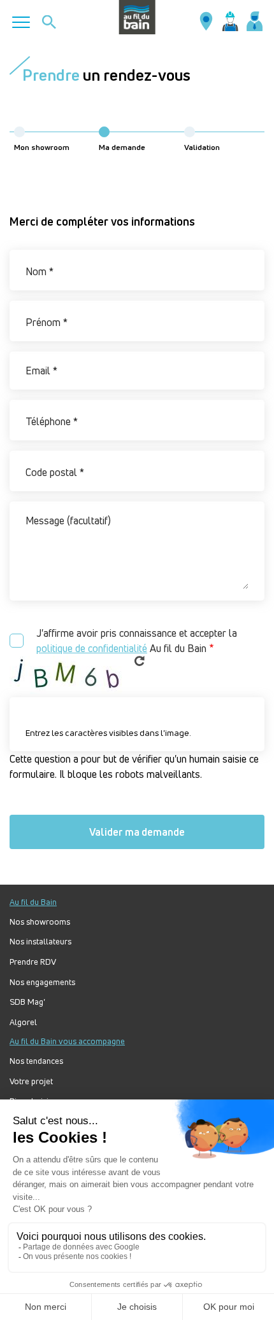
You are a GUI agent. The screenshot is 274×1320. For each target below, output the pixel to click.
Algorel (23, 1022)
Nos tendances (36, 1061)
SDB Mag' (27, 1002)
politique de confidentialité (91, 648)
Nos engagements (42, 982)
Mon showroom (41, 147)
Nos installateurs (40, 941)
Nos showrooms (40, 922)
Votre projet (31, 1081)
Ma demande (122, 147)
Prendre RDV (33, 962)
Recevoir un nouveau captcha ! (139, 661)
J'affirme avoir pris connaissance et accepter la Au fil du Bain (136, 640)
